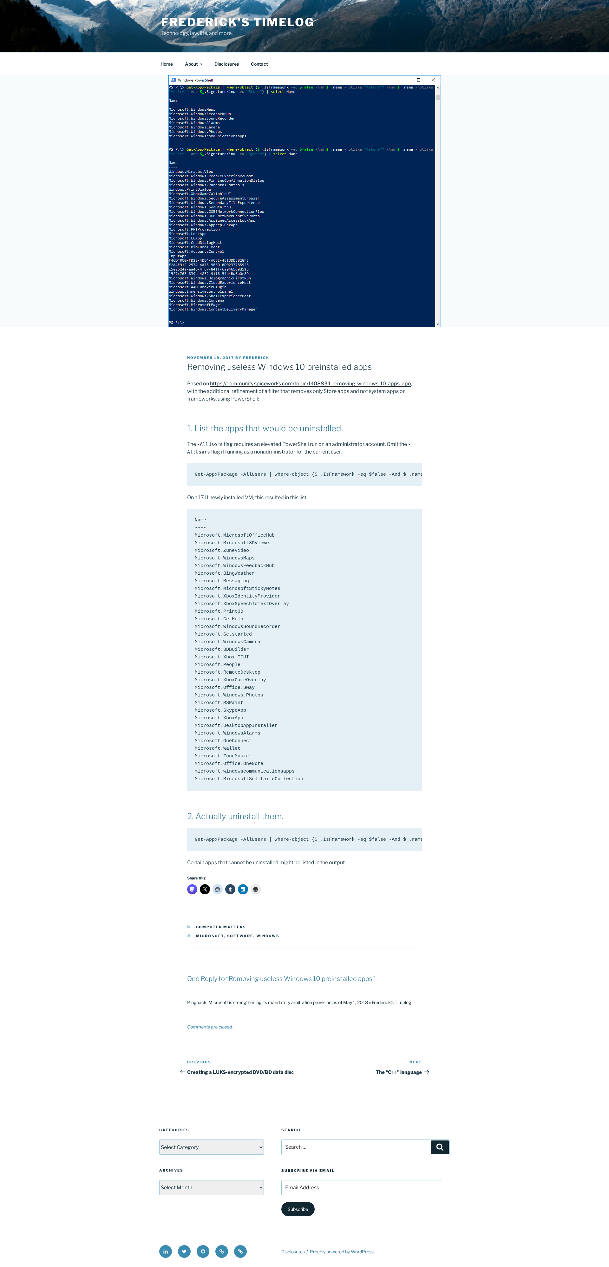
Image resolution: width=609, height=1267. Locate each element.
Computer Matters (221, 927)
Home (166, 64)
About (191, 64)
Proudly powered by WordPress (342, 1251)
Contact (259, 64)
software (240, 936)
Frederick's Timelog (237, 22)
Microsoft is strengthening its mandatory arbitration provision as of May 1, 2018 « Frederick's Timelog (309, 1002)
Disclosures (226, 64)
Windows (268, 936)
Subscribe (298, 1209)
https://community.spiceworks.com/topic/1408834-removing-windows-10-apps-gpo (310, 384)
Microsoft (210, 936)
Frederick (256, 358)
